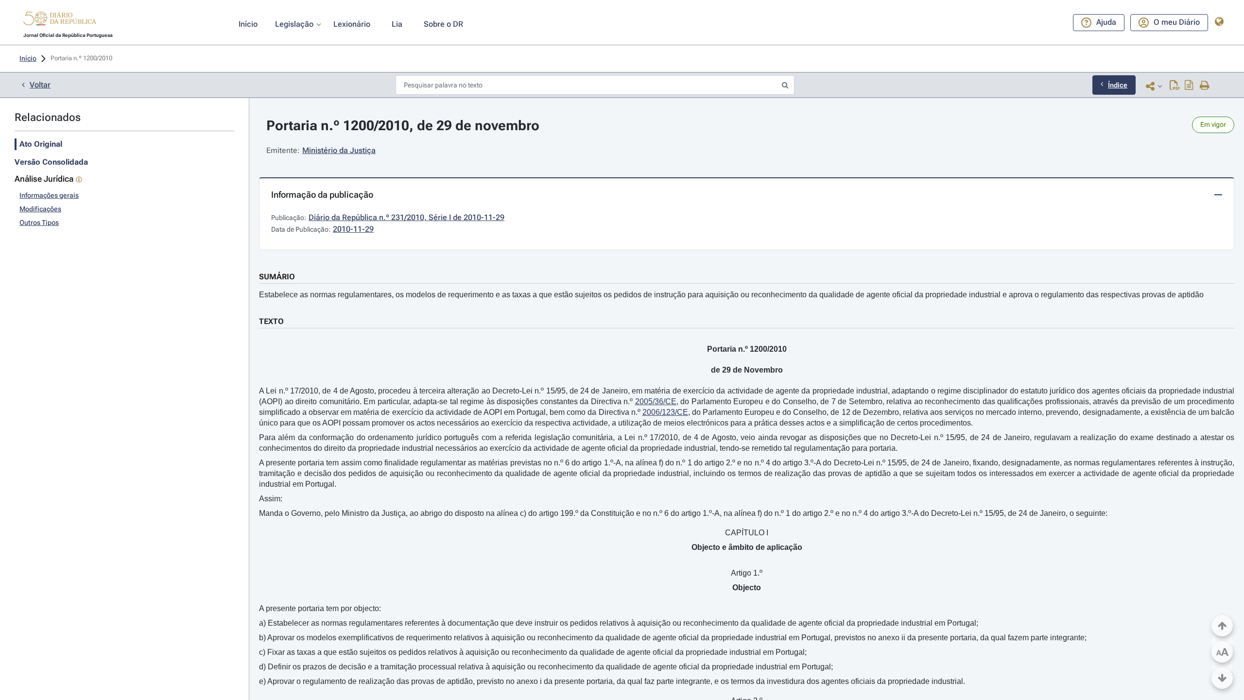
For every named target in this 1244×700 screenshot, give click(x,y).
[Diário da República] (59, 21)
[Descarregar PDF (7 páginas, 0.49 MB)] (1175, 86)
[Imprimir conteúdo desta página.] (1205, 86)
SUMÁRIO (277, 276)
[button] (59, 20)
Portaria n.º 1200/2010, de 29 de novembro (402, 126)
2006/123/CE (665, 412)
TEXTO (271, 321)
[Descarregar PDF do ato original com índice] (1189, 86)
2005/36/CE (655, 401)
